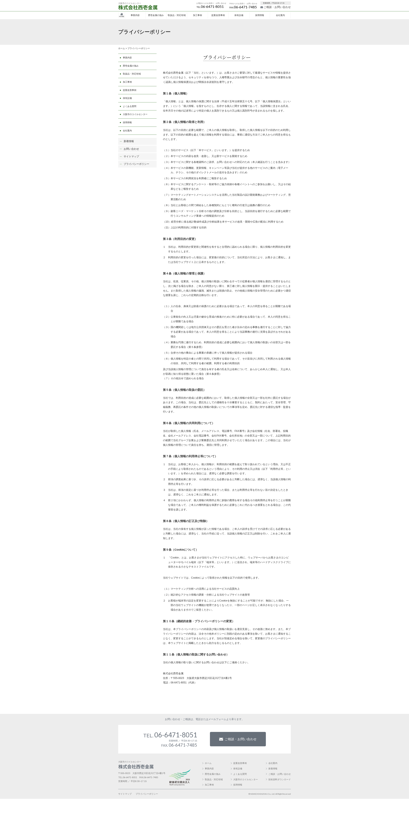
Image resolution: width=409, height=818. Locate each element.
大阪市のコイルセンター (135, 114)
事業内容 (135, 15)
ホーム (208, 763)
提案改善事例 (218, 15)
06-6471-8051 (210, 6)
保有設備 (238, 15)
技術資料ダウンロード (279, 779)
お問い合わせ (131, 149)
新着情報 (129, 141)
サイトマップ (131, 156)
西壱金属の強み (156, 15)
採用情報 (259, 15)
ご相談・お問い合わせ (277, 7)
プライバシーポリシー (136, 164)
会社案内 (280, 15)
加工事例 (197, 15)
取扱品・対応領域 (177, 15)
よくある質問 (129, 106)
